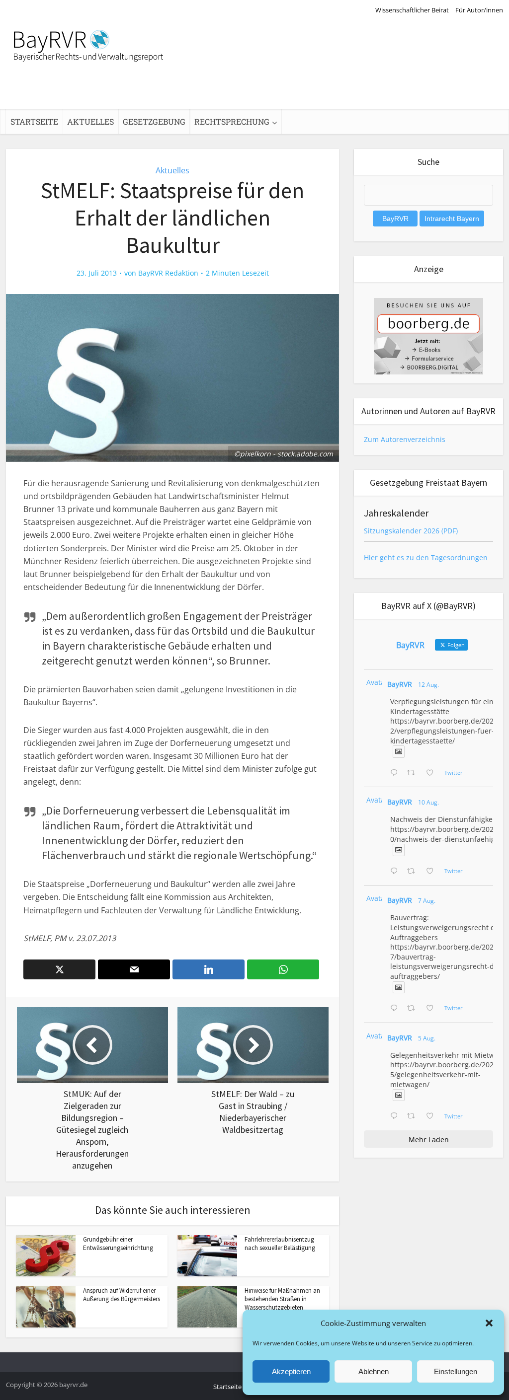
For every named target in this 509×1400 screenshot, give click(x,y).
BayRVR (399, 684)
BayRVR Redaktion (168, 273)
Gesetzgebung (154, 121)
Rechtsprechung (231, 121)
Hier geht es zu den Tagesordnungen (426, 557)
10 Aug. (428, 802)
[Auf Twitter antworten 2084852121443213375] (396, 1116)
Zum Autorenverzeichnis (404, 439)
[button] (489, 1323)
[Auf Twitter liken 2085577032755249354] (433, 1008)
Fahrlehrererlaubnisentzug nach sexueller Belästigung (280, 1243)
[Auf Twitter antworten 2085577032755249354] (396, 1008)
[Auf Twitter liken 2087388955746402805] (433, 773)
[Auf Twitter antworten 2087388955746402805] (396, 773)
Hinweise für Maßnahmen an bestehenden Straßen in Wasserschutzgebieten (282, 1299)
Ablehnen (373, 1371)
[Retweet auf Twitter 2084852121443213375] (414, 1116)
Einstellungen (455, 1371)
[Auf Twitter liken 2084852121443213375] (433, 1116)
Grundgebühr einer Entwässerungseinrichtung (118, 1243)
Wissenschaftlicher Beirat (412, 9)
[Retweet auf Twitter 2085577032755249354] (414, 1008)
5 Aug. (426, 1038)
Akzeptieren (291, 1371)
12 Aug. (428, 684)
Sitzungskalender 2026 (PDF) (411, 530)
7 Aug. (426, 900)
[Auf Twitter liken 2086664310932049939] (433, 871)
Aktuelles (90, 121)
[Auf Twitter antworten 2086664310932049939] (396, 871)
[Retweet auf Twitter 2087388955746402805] (414, 773)
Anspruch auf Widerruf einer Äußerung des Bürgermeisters (121, 1294)
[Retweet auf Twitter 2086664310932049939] (414, 871)
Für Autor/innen (479, 9)
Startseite (34, 121)
